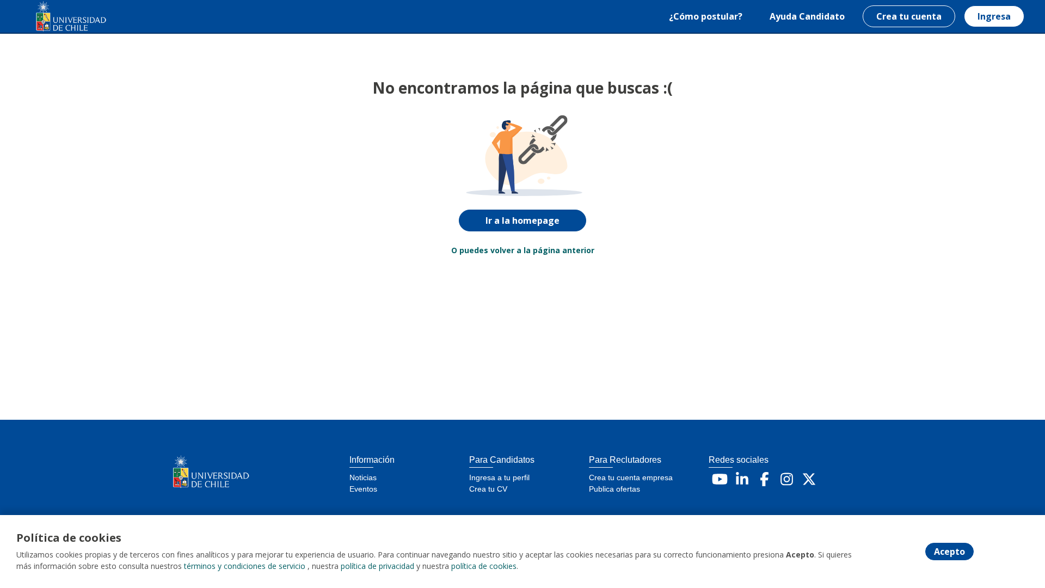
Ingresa (994, 16)
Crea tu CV (488, 489)
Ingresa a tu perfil (499, 477)
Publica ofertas (614, 489)
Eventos (363, 489)
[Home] (63, 17)
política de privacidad (377, 566)
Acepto (949, 552)
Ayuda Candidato (807, 16)
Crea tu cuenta (909, 16)
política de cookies (484, 566)
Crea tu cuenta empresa (631, 477)
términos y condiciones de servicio (244, 566)
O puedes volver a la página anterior (522, 250)
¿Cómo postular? (705, 16)
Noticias (363, 477)
